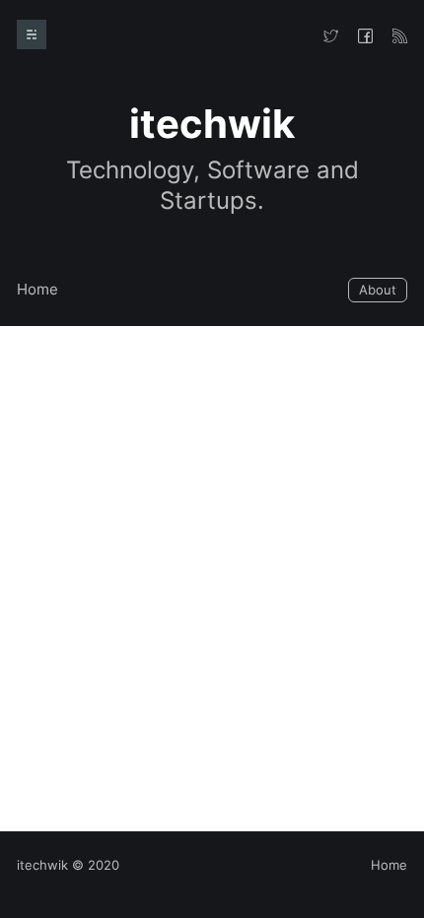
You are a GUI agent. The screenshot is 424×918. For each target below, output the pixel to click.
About (377, 289)
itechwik (42, 865)
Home (37, 289)
